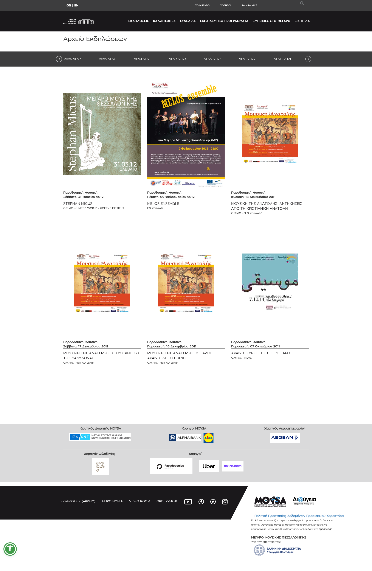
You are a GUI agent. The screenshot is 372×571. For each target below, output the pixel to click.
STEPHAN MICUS (77, 203)
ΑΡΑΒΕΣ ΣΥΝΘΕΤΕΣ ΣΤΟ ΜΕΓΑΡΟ (260, 353)
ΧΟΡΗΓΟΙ (225, 5)
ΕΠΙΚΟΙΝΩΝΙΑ (112, 501)
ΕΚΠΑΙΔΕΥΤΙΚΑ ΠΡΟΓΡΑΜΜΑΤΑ (224, 20)
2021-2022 (247, 59)
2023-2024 (177, 59)
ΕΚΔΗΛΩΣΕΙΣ (138, 20)
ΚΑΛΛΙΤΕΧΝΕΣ (164, 20)
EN (76, 5)
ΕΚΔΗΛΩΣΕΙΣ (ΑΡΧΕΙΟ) (78, 501)
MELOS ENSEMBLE (163, 203)
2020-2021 (282, 59)
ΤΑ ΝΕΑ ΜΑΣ (249, 5)
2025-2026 (107, 59)
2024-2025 (142, 59)
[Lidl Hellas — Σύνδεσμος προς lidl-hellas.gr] (202, 436)
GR (69, 5)
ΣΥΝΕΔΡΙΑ (188, 20)
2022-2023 (213, 59)
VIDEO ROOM (139, 501)
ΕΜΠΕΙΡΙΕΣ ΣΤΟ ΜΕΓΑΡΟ (271, 20)
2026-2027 (72, 59)
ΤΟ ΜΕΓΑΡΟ (202, 5)
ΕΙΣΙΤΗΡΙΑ (302, 20)
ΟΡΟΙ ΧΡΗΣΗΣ (167, 501)
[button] (10, 549)
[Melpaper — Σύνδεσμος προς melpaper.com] (221, 436)
